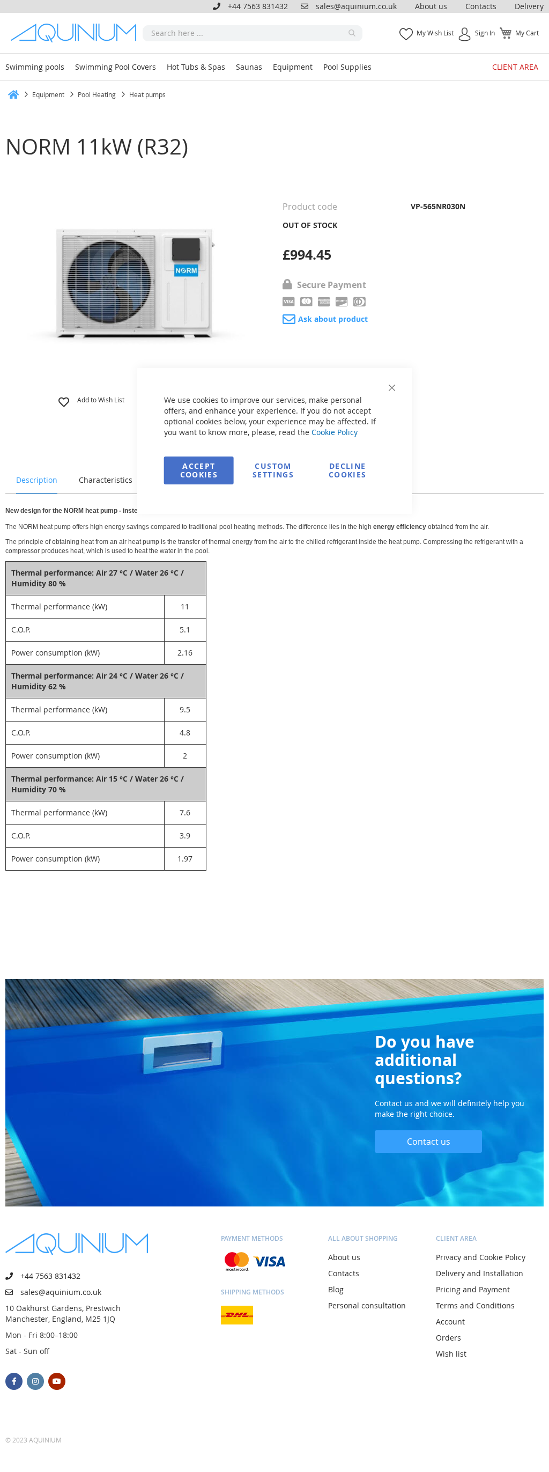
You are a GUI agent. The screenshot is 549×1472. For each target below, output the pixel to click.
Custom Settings (273, 470)
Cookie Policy (334, 432)
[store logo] (77, 33)
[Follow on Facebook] (14, 1381)
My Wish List (435, 32)
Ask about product (333, 319)
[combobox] (252, 33)
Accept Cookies (199, 470)
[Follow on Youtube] (56, 1381)
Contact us (428, 1141)
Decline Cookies (347, 470)
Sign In (485, 32)
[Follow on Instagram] (35, 1381)
